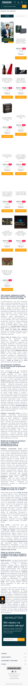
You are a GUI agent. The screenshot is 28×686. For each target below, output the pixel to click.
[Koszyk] (22, 2)
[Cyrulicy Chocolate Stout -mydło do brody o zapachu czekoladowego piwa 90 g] (7, 183)
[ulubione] (15, 3)
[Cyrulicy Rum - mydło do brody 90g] (20, 107)
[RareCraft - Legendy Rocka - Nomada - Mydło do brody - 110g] (20, 222)
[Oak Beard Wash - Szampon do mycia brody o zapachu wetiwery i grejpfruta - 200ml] (7, 69)
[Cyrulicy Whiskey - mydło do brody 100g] (7, 108)
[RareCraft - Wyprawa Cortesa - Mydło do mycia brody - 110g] (7, 222)
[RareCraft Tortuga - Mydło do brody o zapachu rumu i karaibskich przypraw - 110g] (7, 261)
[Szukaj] (24, 6)
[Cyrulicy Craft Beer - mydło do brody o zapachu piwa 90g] (20, 183)
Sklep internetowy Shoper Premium (14, 683)
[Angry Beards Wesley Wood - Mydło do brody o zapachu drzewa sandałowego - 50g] (20, 69)
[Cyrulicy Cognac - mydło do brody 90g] (7, 146)
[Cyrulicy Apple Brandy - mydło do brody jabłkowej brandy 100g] (20, 146)
